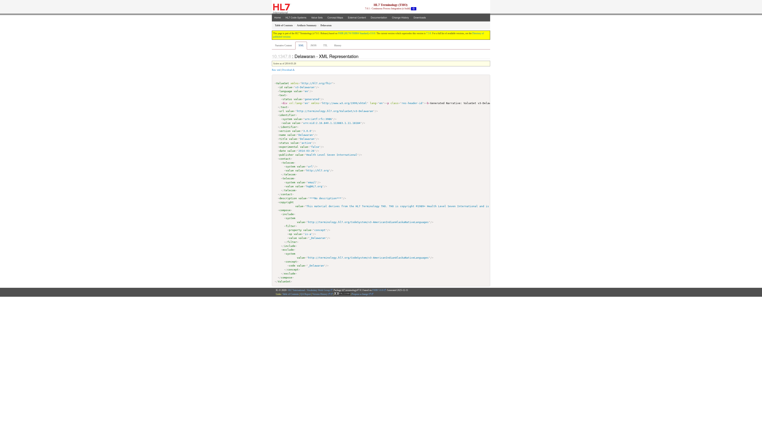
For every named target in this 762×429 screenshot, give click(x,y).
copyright (286, 202)
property (295, 230)
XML (301, 45)
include (288, 214)
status (287, 99)
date (282, 150)
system (287, 119)
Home (277, 17)
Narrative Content (283, 45)
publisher (286, 154)
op (290, 234)
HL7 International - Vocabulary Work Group (309, 290)
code (292, 265)
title (283, 138)
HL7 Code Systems (296, 17)
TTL (325, 45)
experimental (288, 146)
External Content (357, 17)
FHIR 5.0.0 (377, 290)
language (285, 91)
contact (285, 158)
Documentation (379, 17)
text (282, 95)
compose (285, 210)
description (288, 198)
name (282, 134)
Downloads (420, 17)
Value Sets (317, 17)
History (337, 45)
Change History (400, 17)
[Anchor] (360, 56)
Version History (320, 294)
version (285, 130)
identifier (287, 115)
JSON (314, 45)
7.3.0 (428, 33)
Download (287, 70)
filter (290, 226)
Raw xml (276, 70)
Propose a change (360, 294)
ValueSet (282, 83)
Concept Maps (335, 17)
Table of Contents (290, 294)
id (281, 87)
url (281, 111)
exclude (288, 249)
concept (291, 261)
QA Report (305, 294)
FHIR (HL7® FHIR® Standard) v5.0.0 (356, 33)
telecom (288, 162)
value (288, 87)
